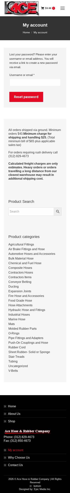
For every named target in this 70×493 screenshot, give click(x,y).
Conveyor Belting (19, 281)
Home (12, 406)
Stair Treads (16, 356)
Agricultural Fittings (21, 244)
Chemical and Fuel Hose (24, 263)
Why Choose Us (19, 457)
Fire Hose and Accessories (26, 295)
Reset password (26, 97)
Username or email (27, 75)
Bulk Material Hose (21, 258)
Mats (11, 324)
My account (15, 450)
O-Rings (13, 333)
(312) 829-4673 (24, 437)
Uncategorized (18, 366)
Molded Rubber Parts (22, 328)
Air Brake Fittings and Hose (26, 249)
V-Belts (13, 370)
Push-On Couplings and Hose (28, 342)
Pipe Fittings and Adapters (25, 338)
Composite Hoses (20, 267)
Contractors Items (20, 277)
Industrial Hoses (19, 314)
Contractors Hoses (20, 272)
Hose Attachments (20, 305)
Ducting (13, 286)
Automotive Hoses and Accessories (31, 253)
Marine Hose (16, 319)
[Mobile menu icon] (62, 8)
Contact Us (15, 465)
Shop (11, 421)
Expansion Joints (19, 291)
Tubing (13, 361)
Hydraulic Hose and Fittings (26, 310)
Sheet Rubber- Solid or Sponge (29, 352)
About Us (14, 413)
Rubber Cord (17, 347)
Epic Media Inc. (42, 489)
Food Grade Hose (20, 300)
